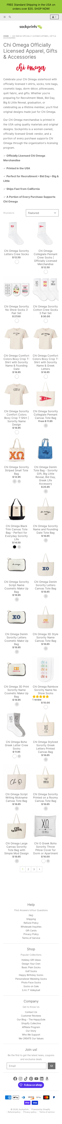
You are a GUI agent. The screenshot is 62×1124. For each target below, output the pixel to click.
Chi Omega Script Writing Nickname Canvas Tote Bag (16, 797)
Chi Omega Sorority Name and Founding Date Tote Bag (45, 529)
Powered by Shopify (40, 1109)
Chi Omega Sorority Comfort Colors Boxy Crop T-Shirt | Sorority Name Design (16, 418)
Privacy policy (30, 1112)
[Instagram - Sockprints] (20, 1079)
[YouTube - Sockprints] (36, 1079)
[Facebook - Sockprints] (15, 1079)
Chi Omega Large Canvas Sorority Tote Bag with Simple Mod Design (16, 848)
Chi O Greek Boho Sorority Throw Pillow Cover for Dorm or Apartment (45, 848)
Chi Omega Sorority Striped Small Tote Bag (16, 470)
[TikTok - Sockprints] (26, 1079)
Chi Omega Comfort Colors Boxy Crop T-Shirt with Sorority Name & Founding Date (16, 362)
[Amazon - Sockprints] (47, 1079)
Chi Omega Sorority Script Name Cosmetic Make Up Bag (16, 586)
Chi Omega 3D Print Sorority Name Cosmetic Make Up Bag (16, 691)
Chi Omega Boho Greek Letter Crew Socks (16, 745)
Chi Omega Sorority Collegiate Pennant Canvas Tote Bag (45, 415)
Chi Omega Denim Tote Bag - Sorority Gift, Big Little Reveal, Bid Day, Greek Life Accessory (45, 475)
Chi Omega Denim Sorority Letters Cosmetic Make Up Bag (16, 639)
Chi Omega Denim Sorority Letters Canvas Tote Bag (45, 585)
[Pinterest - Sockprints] (31, 1079)
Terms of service (47, 1112)
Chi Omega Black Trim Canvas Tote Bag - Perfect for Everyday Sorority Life (16, 532)
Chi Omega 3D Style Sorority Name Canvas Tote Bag (45, 637)
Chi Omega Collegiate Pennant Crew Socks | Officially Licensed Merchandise (45, 257)
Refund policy (14, 1112)
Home (6, 36)
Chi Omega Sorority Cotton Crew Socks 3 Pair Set (45, 310)
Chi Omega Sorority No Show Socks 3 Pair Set (16, 310)
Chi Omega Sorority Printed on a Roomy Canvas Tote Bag (45, 797)
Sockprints (24, 1109)
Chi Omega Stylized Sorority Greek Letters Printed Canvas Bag (45, 746)
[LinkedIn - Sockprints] (42, 1079)
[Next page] (39, 869)
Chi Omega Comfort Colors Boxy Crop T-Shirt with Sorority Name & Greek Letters (46, 362)
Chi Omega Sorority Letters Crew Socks (16, 252)
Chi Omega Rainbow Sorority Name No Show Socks (45, 690)
